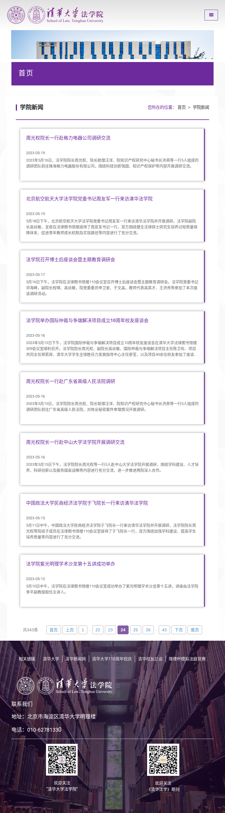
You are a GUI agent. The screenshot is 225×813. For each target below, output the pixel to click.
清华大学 (51, 658)
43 (164, 630)
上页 (70, 630)
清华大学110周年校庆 (112, 658)
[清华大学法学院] (55, 15)
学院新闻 (201, 107)
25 (135, 630)
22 (98, 630)
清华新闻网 (75, 658)
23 (110, 630)
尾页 (195, 630)
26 (148, 630)
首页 (182, 107)
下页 (179, 630)
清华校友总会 (150, 658)
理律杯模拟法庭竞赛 (187, 658)
